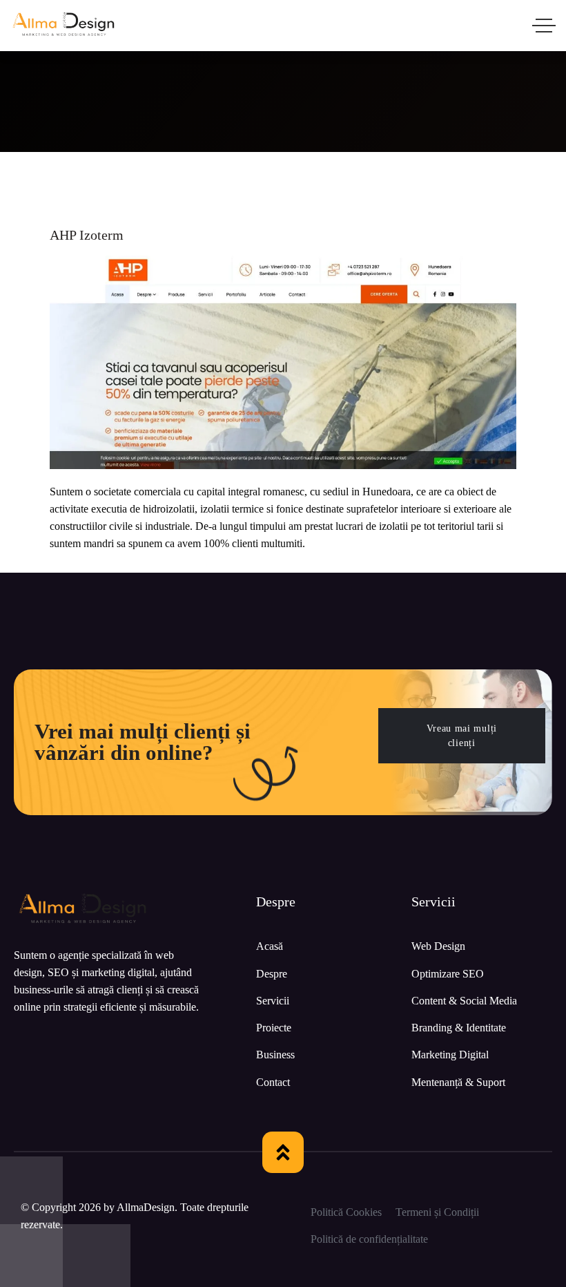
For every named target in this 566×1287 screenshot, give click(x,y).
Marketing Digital (450, 1054)
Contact (273, 1082)
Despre (271, 974)
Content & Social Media (464, 1001)
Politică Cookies (346, 1212)
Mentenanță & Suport (458, 1082)
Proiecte (273, 1027)
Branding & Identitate (458, 1027)
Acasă (269, 946)
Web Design (438, 946)
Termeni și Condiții (437, 1212)
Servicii (272, 1001)
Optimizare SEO (447, 974)
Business (275, 1054)
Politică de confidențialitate (369, 1239)
